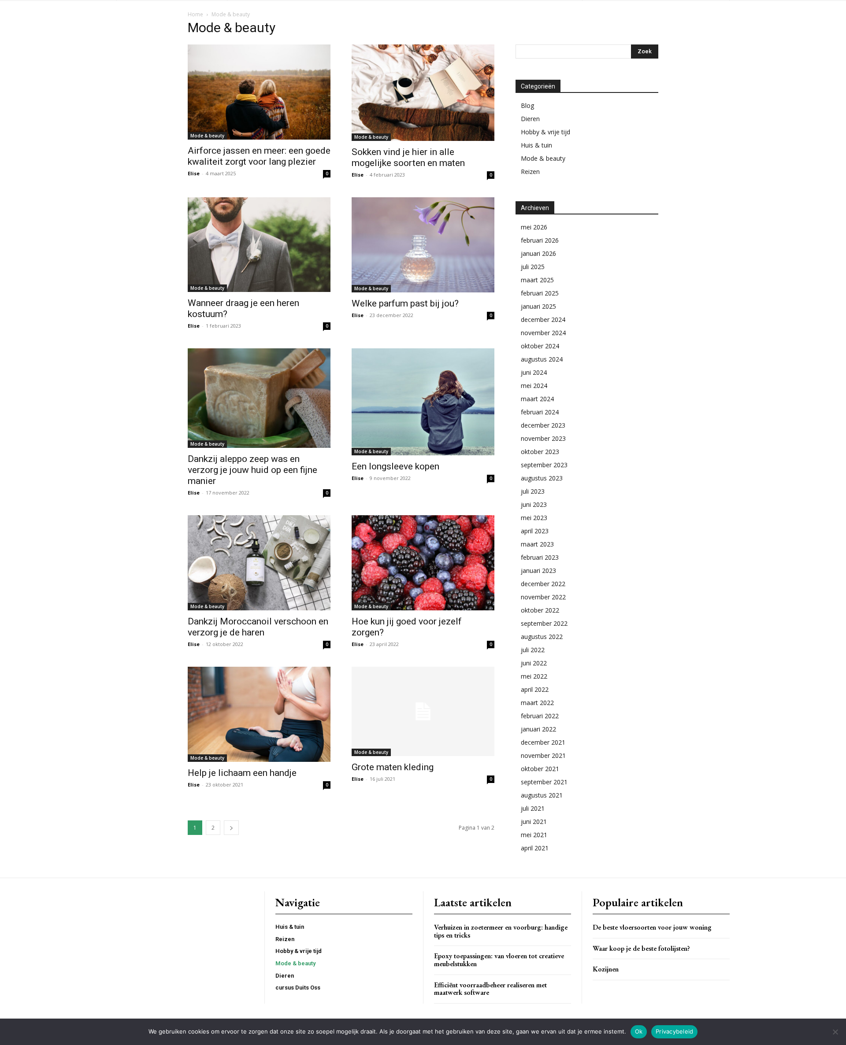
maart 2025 (537, 280)
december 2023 (543, 425)
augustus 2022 (542, 636)
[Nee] (835, 1031)
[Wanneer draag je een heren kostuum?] (259, 244)
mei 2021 (534, 835)
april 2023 (535, 531)
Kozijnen (606, 969)
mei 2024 (534, 385)
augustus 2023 (542, 478)
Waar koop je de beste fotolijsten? (641, 948)
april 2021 (535, 848)
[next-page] (231, 827)
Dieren (530, 118)
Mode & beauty (207, 136)
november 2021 (543, 755)
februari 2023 (540, 557)
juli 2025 (533, 266)
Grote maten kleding (393, 767)
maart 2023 (537, 544)
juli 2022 (533, 650)
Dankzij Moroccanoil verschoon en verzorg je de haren (258, 627)
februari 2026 (540, 240)
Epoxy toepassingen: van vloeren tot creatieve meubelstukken (499, 959)
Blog (527, 105)
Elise (194, 173)
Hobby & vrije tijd (545, 132)
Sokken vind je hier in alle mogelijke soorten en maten (408, 157)
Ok (639, 1031)
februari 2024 (540, 412)
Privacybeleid (674, 1031)
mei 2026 (534, 227)
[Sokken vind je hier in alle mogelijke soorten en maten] (423, 92)
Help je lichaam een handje (242, 773)
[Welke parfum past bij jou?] (423, 244)
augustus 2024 (542, 359)
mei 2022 (534, 676)
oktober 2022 (540, 610)
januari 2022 (538, 729)
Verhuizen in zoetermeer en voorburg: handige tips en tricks (501, 931)
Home (195, 14)
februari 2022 (540, 716)
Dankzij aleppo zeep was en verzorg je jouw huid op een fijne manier (252, 470)
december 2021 (543, 742)
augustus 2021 (542, 795)
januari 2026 (538, 253)
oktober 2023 (540, 451)
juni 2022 (534, 663)
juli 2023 (533, 491)
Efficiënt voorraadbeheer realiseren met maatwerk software (490, 988)
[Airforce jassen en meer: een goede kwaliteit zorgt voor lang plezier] (259, 92)
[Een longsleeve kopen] (423, 401)
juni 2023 (534, 504)
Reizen (530, 171)
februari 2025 (540, 293)
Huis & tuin (536, 145)
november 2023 (543, 438)
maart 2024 (537, 399)
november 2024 (543, 333)
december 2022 (543, 584)
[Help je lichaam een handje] (259, 714)
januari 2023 (538, 570)
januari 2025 (538, 306)
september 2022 (544, 623)
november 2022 (543, 597)
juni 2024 (534, 372)
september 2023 (544, 465)
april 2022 (535, 689)
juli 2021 (533, 808)
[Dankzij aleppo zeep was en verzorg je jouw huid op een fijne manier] (259, 398)
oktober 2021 (540, 768)
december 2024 (543, 319)
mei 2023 (534, 517)
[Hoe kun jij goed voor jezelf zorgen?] (423, 562)
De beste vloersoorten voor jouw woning (652, 927)
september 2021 (544, 782)
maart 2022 (537, 702)
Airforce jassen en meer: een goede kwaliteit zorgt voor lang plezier (259, 156)
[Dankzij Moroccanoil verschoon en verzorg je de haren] (259, 562)
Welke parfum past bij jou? (405, 303)
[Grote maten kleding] (423, 711)
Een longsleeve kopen (395, 466)
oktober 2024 (540, 346)
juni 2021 (534, 821)
